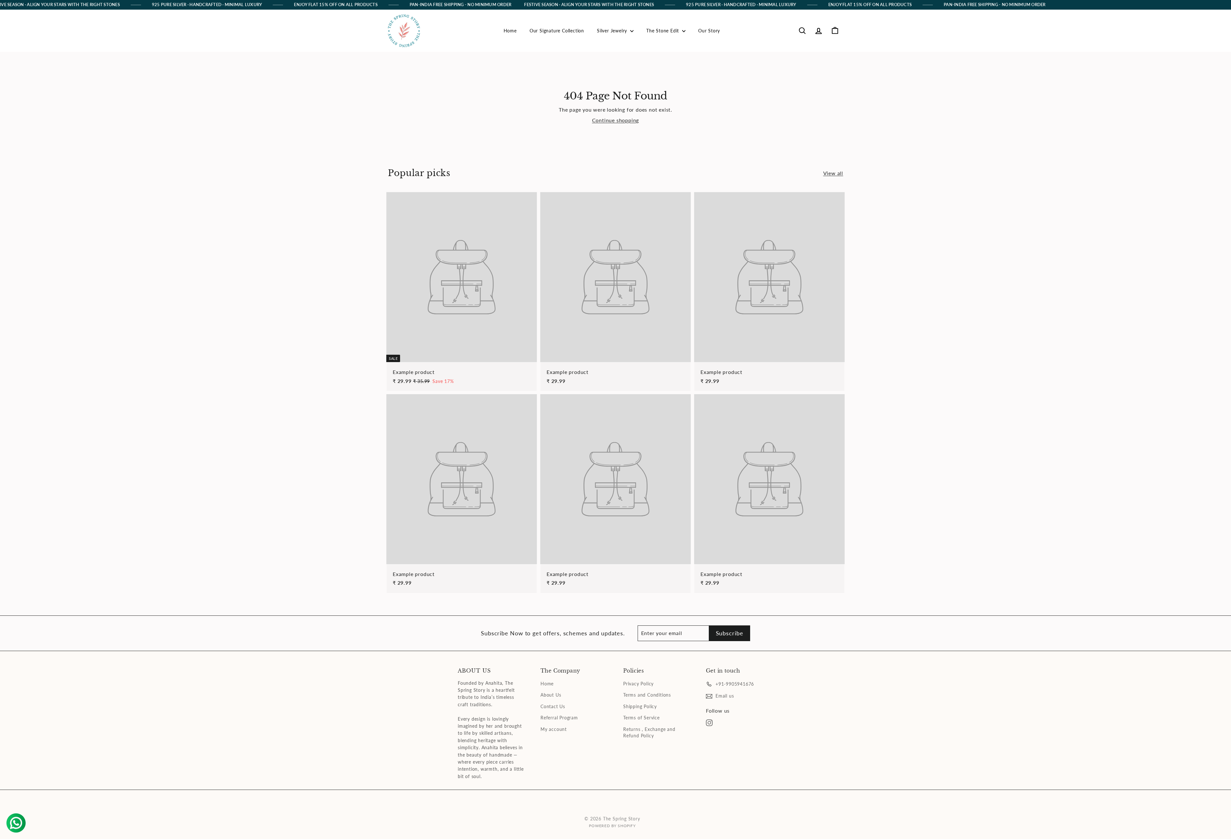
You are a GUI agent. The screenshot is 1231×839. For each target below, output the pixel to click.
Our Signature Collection (557, 30)
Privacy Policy (638, 683)
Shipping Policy (640, 706)
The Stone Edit (663, 30)
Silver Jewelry (613, 30)
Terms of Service (641, 717)
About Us (550, 695)
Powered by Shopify (612, 825)
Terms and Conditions (647, 695)
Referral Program (559, 717)
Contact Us (552, 706)
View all (833, 173)
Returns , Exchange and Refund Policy (649, 732)
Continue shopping (615, 120)
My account (553, 729)
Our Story (709, 30)
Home (510, 30)
